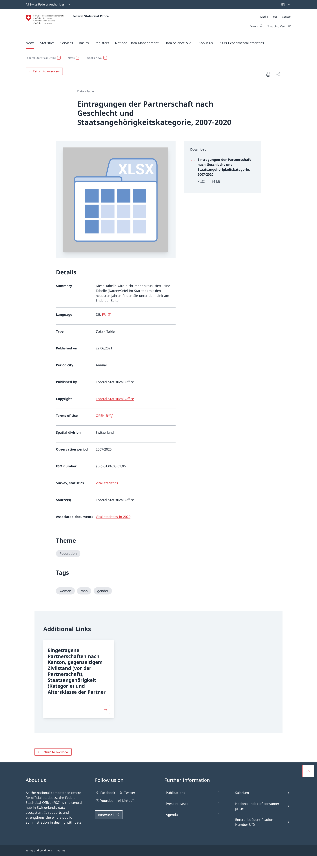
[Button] (105, 709)
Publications (175, 792)
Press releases (177, 803)
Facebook (107, 792)
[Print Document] (268, 74)
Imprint (60, 850)
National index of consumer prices (257, 806)
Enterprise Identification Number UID (254, 822)
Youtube (106, 800)
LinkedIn (129, 800)
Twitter (129, 792)
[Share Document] (278, 74)
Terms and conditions (39, 850)
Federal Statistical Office (90, 16)
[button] (30, 43)
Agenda (172, 814)
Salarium (242, 792)
